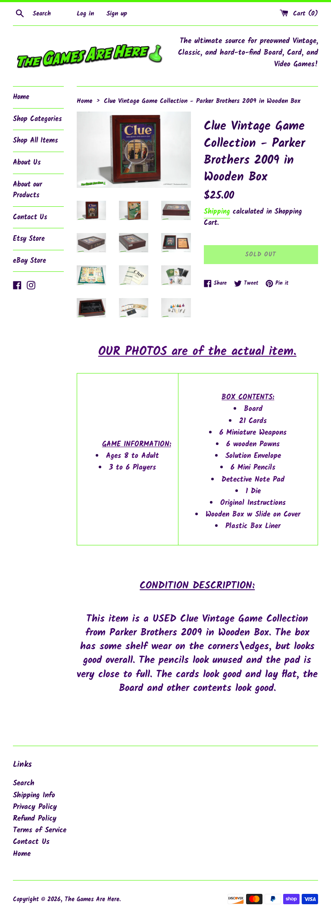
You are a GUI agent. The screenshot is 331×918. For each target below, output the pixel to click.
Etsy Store (29, 238)
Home (21, 97)
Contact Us (30, 217)
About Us (27, 162)
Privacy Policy (35, 807)
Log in (85, 14)
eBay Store (29, 260)
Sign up (116, 14)
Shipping (217, 211)
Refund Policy (34, 819)
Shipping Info (34, 795)
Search (23, 783)
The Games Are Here (92, 899)
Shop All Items (35, 140)
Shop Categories (37, 119)
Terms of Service (39, 830)
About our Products (27, 190)
